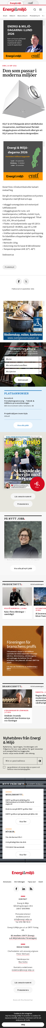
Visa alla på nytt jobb (23, 568)
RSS (31, 889)
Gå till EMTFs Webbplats (35, 784)
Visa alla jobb (23, 425)
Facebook (16, 889)
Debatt (12, 16)
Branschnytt (23, 16)
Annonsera (7, 882)
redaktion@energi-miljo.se (23, 970)
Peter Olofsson (23, 954)
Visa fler (23, 821)
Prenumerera (23, 504)
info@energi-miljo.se (23, 919)
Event (41, 882)
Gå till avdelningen (37, 584)
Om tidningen (19, 882)
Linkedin (24, 889)
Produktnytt (35, 16)
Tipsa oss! (32, 882)
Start (5, 16)
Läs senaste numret (23, 496)
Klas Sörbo (23, 962)
